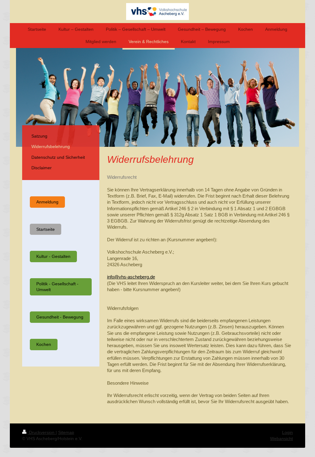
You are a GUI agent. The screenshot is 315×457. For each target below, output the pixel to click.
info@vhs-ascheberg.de (131, 276)
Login (287, 432)
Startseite (45, 229)
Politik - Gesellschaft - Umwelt (57, 286)
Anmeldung (47, 201)
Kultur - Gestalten (53, 256)
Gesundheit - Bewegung (59, 317)
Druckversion (42, 432)
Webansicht (281, 438)
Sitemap (66, 432)
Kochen (43, 344)
